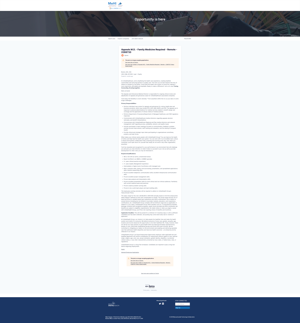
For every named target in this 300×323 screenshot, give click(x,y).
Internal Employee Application (130, 252)
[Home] (115, 6)
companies (123, 38)
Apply (123, 249)
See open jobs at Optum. (131, 62)
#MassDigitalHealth (161, 300)
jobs (111, 38)
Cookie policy (154, 290)
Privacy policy (146, 290)
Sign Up (178, 308)
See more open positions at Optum (150, 273)
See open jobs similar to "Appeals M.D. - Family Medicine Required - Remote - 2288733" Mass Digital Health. (149, 65)
